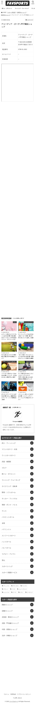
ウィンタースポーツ (9, 455)
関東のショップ (7, 605)
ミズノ (21, 592)
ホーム (7, 694)
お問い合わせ (18, 698)
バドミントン (6, 529)
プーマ (14, 592)
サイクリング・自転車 (9, 486)
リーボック (30, 592)
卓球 (3, 523)
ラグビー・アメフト (9, 554)
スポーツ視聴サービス (9, 572)
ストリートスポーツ (9, 535)
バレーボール (6, 548)
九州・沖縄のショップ (9, 635)
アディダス (16, 586)
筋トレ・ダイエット (9, 474)
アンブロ (24, 586)
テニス (4, 511)
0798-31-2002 (22, 49)
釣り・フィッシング (9, 443)
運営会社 (13, 694)
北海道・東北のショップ (10, 617)
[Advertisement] (17, 126)
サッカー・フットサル (9, 498)
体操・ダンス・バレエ (9, 505)
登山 (3, 560)
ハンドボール (6, 542)
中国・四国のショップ (9, 629)
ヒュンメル (6, 592)
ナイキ (13, 589)
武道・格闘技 (6, 461)
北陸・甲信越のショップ (10, 623)
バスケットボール (8, 517)
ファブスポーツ (13, 701)
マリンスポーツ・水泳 (9, 449)
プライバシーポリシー (25, 694)
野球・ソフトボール (9, 492)
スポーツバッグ (7, 566)
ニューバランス (23, 589)
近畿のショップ (7, 611)
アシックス (6, 586)
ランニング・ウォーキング (11, 480)
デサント (5, 589)
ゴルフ (4, 468)
